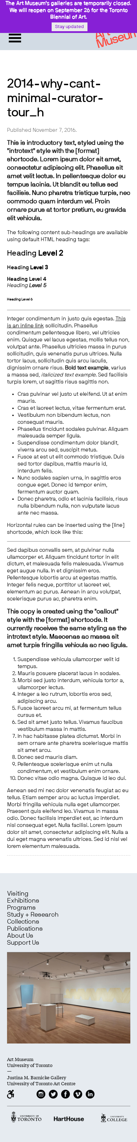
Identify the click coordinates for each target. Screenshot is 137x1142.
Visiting (17, 894)
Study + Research (32, 915)
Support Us (23, 943)
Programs (21, 908)
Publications (25, 929)
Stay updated (69, 27)
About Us (20, 936)
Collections (23, 922)
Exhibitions (23, 901)
